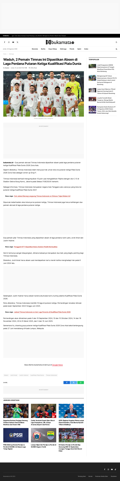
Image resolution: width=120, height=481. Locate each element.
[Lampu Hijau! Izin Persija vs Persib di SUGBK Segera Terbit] (43, 435)
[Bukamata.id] (60, 42)
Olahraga (63, 49)
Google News (57, 365)
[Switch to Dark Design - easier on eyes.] (116, 42)
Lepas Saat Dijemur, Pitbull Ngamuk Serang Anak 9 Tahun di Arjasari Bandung (106, 91)
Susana (7, 68)
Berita (43, 49)
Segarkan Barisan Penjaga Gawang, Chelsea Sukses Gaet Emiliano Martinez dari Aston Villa (15, 422)
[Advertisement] (60, 16)
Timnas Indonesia (51, 375)
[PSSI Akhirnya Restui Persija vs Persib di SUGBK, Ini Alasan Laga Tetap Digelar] (15, 435)
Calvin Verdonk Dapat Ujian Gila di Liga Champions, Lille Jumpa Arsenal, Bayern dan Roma (42, 422)
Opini (79, 49)
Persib (72, 49)
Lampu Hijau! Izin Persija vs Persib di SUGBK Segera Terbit (43, 446)
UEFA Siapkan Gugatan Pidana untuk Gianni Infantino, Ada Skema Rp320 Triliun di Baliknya (71, 422)
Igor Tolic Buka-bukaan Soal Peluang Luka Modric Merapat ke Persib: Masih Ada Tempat (39, 35)
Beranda (35, 49)
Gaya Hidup (52, 49)
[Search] (116, 49)
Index (86, 49)
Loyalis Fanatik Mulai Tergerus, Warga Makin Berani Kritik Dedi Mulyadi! (106, 100)
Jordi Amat (13, 375)
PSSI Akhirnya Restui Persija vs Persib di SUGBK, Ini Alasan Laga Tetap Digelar (14, 447)
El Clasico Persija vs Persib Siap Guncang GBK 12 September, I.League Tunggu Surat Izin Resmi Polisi (70, 448)
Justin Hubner (24, 375)
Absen (6, 375)
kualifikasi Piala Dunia (37, 375)
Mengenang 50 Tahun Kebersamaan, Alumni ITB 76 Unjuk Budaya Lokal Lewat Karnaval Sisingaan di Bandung (107, 80)
